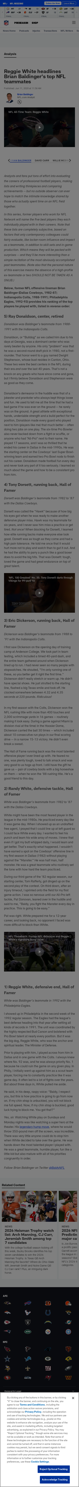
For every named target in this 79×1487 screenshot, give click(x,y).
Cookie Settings (40, 1461)
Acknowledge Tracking (55, 1479)
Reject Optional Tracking (54, 1469)
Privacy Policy (33, 1411)
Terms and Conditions (32, 1404)
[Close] (73, 1398)
